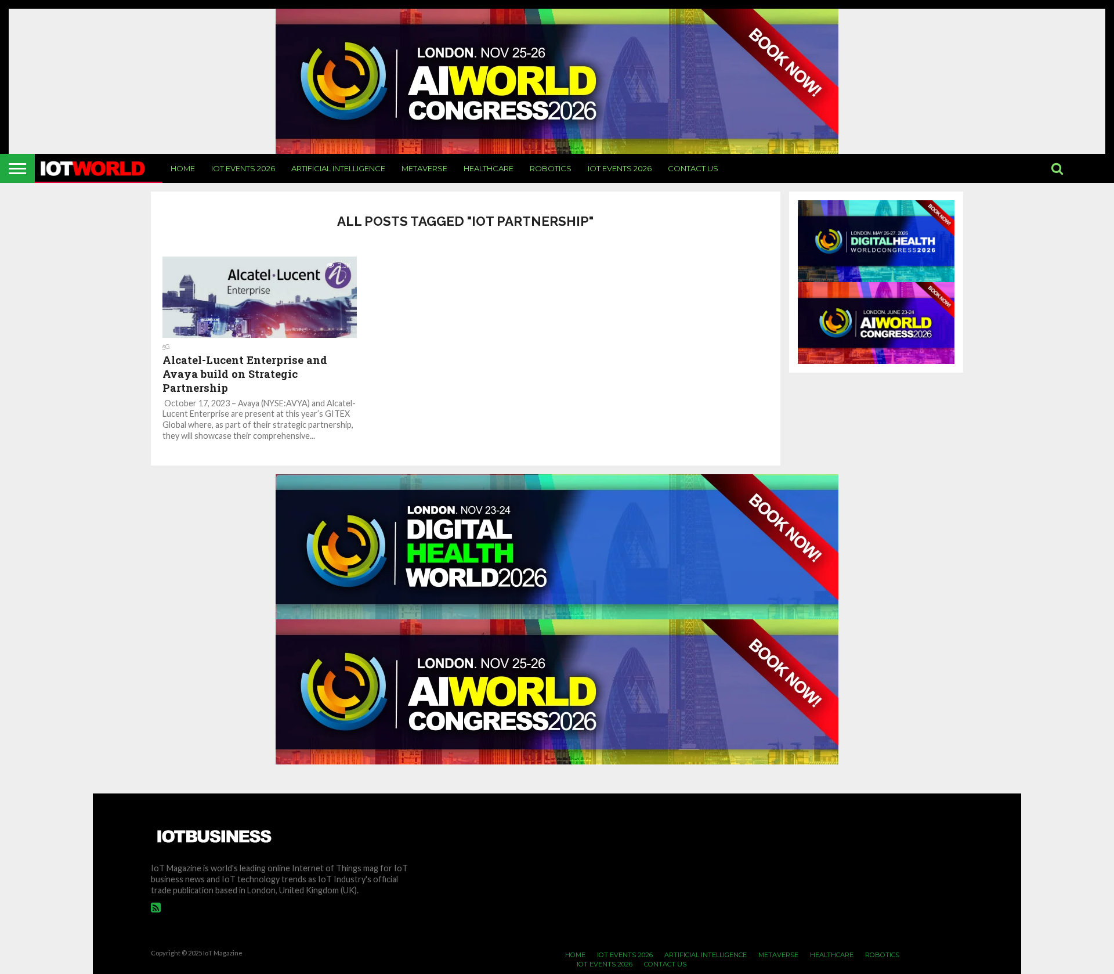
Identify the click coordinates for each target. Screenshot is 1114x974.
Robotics (551, 168)
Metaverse (424, 168)
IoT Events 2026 (243, 168)
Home (183, 168)
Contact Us (693, 168)
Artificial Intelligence (338, 168)
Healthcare (488, 168)
